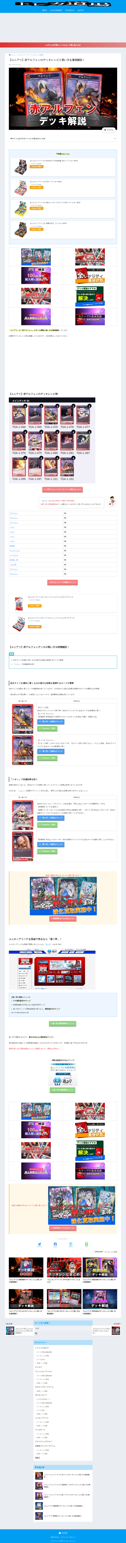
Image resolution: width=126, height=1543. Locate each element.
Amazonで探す (37, 166)
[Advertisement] (63, 27)
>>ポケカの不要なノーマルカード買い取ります (63, 45)
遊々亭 (44, 501)
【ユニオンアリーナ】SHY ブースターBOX (45, 182)
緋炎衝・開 (14, 560)
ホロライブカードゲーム (44, 1387)
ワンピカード (69, 10)
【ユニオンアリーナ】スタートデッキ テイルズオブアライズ (50, 597)
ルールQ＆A (41, 1359)
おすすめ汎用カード (43, 1399)
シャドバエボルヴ (56, 10)
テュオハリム (15, 551)
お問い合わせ (54, 1537)
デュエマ (38, 1367)
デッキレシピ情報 (111, 1252)
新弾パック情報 (42, 1363)
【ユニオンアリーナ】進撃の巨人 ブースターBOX (48, 223)
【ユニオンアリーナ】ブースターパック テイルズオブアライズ (51, 618)
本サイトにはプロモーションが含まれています (28, 139)
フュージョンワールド (43, 1371)
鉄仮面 (12, 546)
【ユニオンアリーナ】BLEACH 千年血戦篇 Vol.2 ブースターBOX (53, 161)
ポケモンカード (41, 1395)
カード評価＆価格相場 (44, 1352)
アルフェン (14, 513)
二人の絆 (13, 565)
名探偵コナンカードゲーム (45, 1446)
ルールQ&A (41, 1410)
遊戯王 (37, 1458)
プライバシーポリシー (68, 1537)
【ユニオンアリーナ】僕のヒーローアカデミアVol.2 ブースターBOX (54, 203)
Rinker (40, 163)
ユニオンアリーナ (42, 1418)
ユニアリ (81, 10)
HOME (64, 1533)
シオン (12, 527)
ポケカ (44, 10)
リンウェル (14, 555)
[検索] (36, 1333)
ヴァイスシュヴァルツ (43, 1441)
